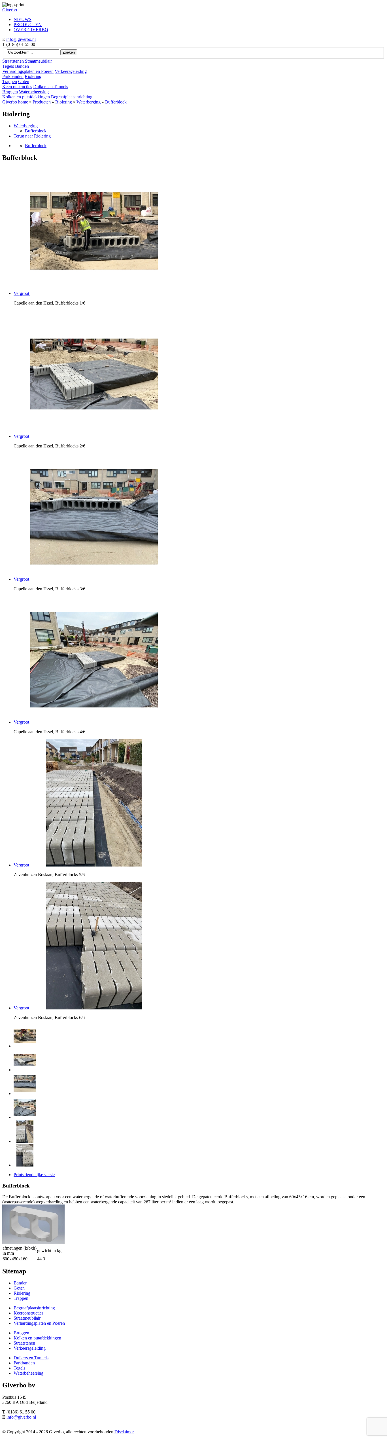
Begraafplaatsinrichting (71, 96)
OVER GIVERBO (31, 29)
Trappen (9, 81)
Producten (42, 102)
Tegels (8, 66)
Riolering (33, 76)
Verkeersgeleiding (71, 71)
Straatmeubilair (38, 61)
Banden (22, 66)
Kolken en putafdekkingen (26, 96)
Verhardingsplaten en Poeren (28, 71)
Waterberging (88, 102)
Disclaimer (124, 1431)
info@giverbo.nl (21, 39)
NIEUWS (22, 19)
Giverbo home (15, 102)
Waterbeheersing (34, 91)
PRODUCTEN (28, 24)
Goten (23, 81)
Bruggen (10, 91)
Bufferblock (116, 102)
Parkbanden (13, 76)
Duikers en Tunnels (50, 86)
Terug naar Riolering (32, 136)
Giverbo (9, 9)
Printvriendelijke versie (34, 1174)
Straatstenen (13, 61)
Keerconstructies (17, 86)
